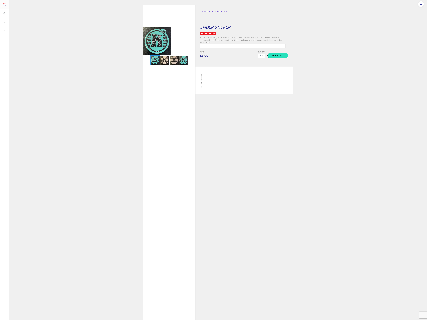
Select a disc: (205, 42)
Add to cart (278, 56)
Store (206, 11)
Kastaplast (219, 11)
